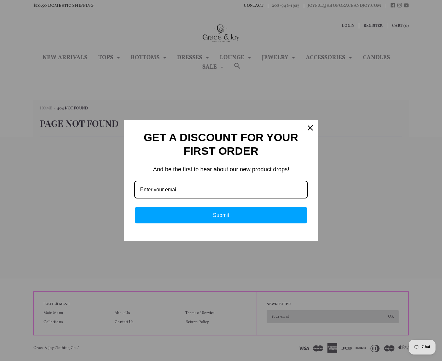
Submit (221, 215)
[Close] (310, 128)
